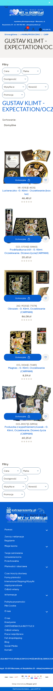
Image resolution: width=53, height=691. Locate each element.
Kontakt (8, 649)
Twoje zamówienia (14, 553)
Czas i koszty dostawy (16, 573)
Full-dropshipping (13, 637)
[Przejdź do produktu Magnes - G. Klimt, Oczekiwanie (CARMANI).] (26, 344)
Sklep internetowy (23, 684)
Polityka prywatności (15, 601)
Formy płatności (13, 577)
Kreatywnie (10, 622)
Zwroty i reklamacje (14, 536)
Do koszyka (20, 180)
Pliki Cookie (10, 605)
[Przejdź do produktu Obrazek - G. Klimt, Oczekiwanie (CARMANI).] (26, 285)
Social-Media (11, 645)
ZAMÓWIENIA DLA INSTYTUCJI (19, 626)
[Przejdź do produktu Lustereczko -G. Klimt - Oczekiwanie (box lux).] (26, 167)
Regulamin (10, 540)
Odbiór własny (12, 589)
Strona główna (11, 34)
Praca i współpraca (14, 634)
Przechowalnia (12, 560)
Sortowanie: (9, 119)
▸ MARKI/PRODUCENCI (30, 34)
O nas (7, 618)
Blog (7, 641)
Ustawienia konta (13, 556)
